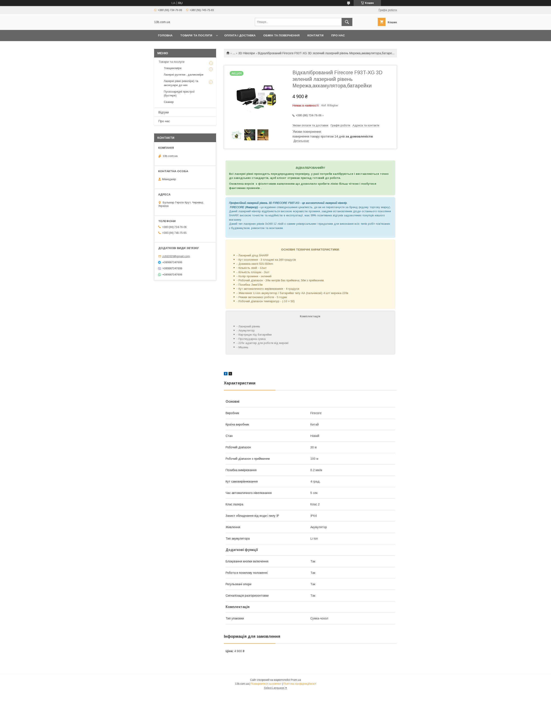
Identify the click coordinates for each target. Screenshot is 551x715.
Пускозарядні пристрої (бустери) (179, 93)
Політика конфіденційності (299, 683)
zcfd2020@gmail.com (176, 256)
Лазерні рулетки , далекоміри (183, 74)
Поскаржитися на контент (266, 683)
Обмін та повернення (281, 35)
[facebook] (226, 374)
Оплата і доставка (239, 35)
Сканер (169, 102)
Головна (165, 35)
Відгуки (163, 112)
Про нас (338, 35)
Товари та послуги (196, 35)
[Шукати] (347, 22)
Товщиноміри (172, 68)
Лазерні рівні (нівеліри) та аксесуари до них (181, 83)
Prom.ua (296, 679)
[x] (230, 374)
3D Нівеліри (246, 53)
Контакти (315, 35)
